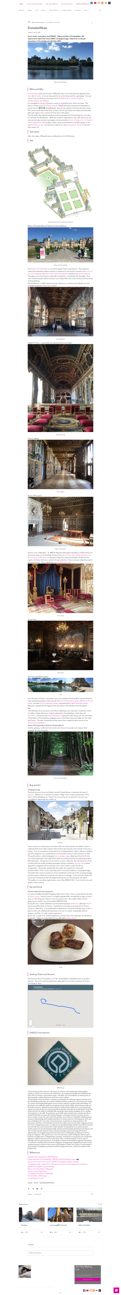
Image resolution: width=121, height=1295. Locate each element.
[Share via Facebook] (28, 1188)
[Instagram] (99, 3)
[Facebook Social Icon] (92, 3)
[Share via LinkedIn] (37, 1188)
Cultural (36, 1182)
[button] (100, 10)
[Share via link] (41, 1188)
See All (100, 1204)
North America (53, 10)
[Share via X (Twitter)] (33, 1188)
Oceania (78, 10)
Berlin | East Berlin (84, 1225)
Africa (44, 10)
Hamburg (24, 1225)
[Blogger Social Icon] (102, 3)
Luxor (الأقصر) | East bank (58, 1225)
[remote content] (60, 1006)
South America (66, 10)
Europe (30, 10)
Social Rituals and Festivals (47, 1182)
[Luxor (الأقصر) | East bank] (60, 1214)
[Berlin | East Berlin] (89, 1214)
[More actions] (92, 22)
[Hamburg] (32, 1214)
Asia (37, 10)
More (86, 10)
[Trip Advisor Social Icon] (106, 3)
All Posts (21, 10)
